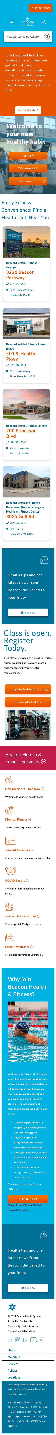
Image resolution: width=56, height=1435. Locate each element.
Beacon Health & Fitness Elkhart (26, 425)
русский (21, 1411)
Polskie (25, 1421)
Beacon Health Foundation (22, 1331)
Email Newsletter (17, 946)
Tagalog (37, 1402)
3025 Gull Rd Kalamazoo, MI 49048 (21, 531)
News (11, 1350)
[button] (40, 8)
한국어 (33, 1407)
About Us (13, 1321)
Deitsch (16, 1421)
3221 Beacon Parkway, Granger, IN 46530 (22, 292)
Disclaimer (13, 1384)
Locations (14, 1377)
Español (21, 1402)
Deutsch (43, 1407)
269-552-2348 (18, 522)
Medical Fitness (16, 819)
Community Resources (21, 916)
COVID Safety (15, 880)
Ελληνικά (26, 1416)
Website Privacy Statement (21, 1389)
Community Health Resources (24, 1326)
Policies (13, 1370)
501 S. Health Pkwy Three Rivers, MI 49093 (22, 374)
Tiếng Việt (13, 1407)
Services (13, 1364)
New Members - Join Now (23, 789)
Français (24, 1407)
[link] (26, 256)
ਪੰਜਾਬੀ (34, 1421)
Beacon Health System (28, 1316)
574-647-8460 (18, 283)
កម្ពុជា (17, 1416)
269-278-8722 (18, 365)
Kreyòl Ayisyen (34, 1411)
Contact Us (26, 1321)
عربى (11, 1411)
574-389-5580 (18, 442)
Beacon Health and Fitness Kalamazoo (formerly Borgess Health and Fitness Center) (25, 507)
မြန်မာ (10, 1416)
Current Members (18, 850)
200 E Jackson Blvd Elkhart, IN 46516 (20, 451)
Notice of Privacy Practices (32, 1384)
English (11, 1402)
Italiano (37, 1416)
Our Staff (14, 1357)
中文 (29, 1402)
